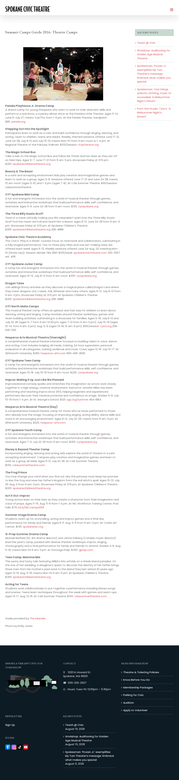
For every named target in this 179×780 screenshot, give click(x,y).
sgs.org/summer (77, 399)
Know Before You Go (136, 680)
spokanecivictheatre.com (90, 253)
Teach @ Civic (146, 43)
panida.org (18, 121)
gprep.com (86, 550)
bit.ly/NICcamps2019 (31, 507)
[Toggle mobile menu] (172, 10)
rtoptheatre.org (88, 144)
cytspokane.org (88, 206)
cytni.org (106, 326)
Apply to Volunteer (135, 710)
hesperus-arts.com (53, 353)
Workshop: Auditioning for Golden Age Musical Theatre (153, 54)
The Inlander (38, 618)
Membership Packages (138, 687)
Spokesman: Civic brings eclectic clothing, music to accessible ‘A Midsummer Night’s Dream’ (154, 95)
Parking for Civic (133, 695)
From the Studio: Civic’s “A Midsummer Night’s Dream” (154, 112)
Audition (128, 702)
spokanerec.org (33, 526)
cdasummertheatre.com (28, 465)
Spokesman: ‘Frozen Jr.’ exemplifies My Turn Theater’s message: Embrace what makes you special (154, 73)
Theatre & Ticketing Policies (141, 672)
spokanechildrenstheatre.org (32, 164)
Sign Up (10, 725)
